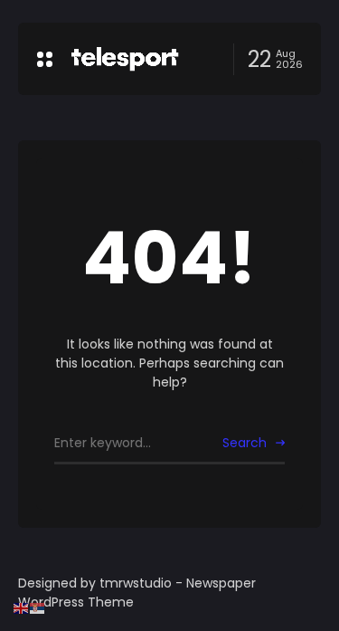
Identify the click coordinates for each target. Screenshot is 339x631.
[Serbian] (38, 607)
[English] (22, 607)
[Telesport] (125, 58)
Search (244, 443)
